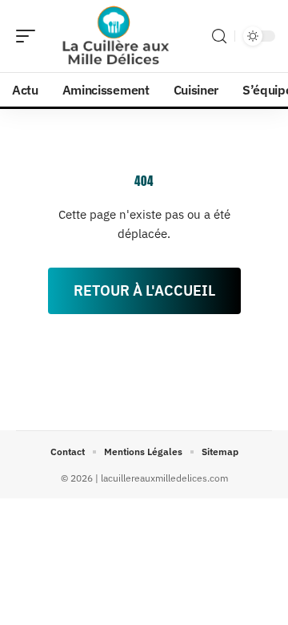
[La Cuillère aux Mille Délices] (115, 36)
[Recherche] (219, 36)
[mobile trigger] (29, 36)
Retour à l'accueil (144, 290)
